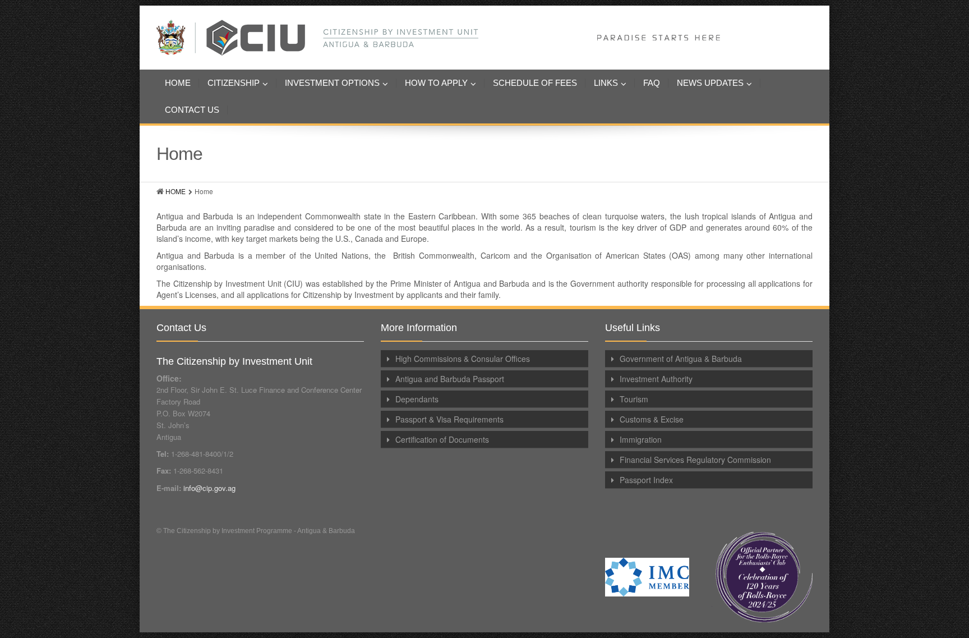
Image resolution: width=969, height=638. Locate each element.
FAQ (651, 83)
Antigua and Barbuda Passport (449, 378)
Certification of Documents (442, 439)
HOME (175, 191)
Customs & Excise (652, 419)
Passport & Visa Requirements (449, 419)
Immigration (641, 439)
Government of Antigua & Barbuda (681, 358)
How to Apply (436, 83)
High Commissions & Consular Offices (462, 358)
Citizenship (233, 83)
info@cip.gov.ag (209, 488)
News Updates (710, 83)
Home (178, 83)
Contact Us (192, 109)
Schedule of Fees (535, 83)
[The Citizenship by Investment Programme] (438, 38)
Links (606, 83)
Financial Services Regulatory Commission (695, 459)
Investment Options (332, 83)
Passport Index (646, 479)
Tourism (634, 399)
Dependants (417, 399)
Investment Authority (656, 378)
